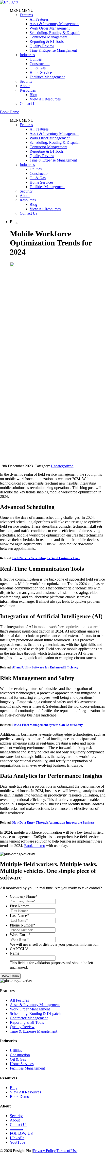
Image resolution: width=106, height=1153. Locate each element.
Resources (28, 90)
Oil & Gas (38, 68)
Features (26, 15)
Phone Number (22, 925)
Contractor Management (48, 37)
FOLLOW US (21, 1133)
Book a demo (34, 846)
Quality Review (42, 46)
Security (26, 81)
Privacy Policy (44, 1151)
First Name (19, 906)
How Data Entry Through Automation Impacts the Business (53, 822)
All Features (39, 19)
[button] (22, 10)
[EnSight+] (9, 2)
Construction (40, 64)
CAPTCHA (19, 949)
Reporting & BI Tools (47, 41)
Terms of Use (66, 1151)
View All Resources (45, 99)
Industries (27, 55)
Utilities (36, 59)
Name (14, 953)
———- (16, 1129)
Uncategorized (62, 466)
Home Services (41, 72)
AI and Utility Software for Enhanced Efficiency (45, 667)
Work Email (20, 935)
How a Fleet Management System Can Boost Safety (47, 725)
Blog (33, 95)
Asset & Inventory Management (54, 24)
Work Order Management (50, 28)
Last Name (19, 915)
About (25, 86)
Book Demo (9, 112)
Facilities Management (47, 77)
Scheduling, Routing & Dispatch (55, 33)
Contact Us (28, 103)
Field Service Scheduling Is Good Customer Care (46, 558)
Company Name (23, 896)
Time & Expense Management (53, 50)
